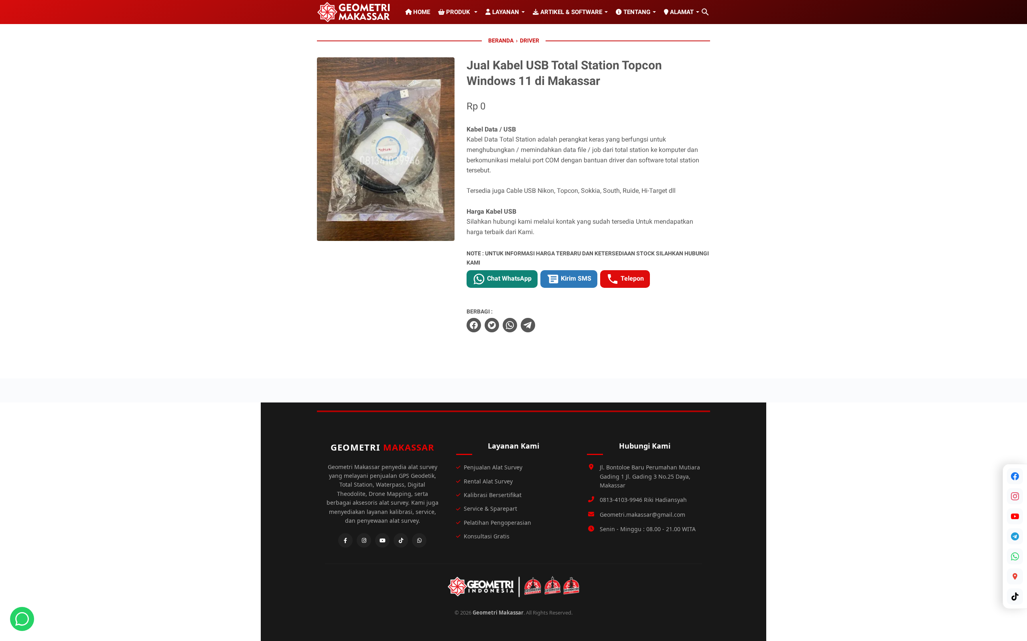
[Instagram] (1015, 496)
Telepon (631, 278)
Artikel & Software (570, 12)
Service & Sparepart (490, 508)
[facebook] (474, 325)
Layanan (505, 12)
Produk (458, 12)
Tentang (636, 12)
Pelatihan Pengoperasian (497, 522)
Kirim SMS (575, 278)
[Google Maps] (1015, 576)
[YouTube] (1015, 516)
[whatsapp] (510, 325)
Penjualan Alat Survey (493, 467)
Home (421, 12)
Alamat (681, 12)
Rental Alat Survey (488, 481)
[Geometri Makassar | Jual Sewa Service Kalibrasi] (355, 12)
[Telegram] (1015, 536)
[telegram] (528, 325)
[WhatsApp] (1015, 556)
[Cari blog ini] (705, 12)
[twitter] (492, 325)
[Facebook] (1015, 476)
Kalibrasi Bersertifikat (493, 495)
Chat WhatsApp (508, 278)
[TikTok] (1015, 596)
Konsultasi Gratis (486, 536)
